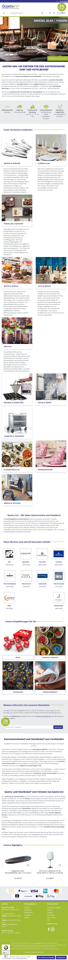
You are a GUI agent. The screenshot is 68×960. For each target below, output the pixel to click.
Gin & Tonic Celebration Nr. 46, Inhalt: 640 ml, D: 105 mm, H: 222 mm (18, 872)
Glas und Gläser (45, 757)
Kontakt (27, 908)
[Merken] (28, 865)
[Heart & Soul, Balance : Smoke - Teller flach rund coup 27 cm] (50, 860)
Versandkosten (38, 943)
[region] (34, 866)
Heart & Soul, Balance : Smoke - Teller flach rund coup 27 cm (50, 872)
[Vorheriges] (2, 866)
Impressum (51, 915)
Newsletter (28, 910)
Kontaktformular (37, 835)
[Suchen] (26, 13)
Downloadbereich (50, 692)
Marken (26, 917)
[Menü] (4, 13)
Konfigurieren (61, 957)
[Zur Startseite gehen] (10, 7)
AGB (48, 920)
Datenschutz (51, 917)
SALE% (18, 657)
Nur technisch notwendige (46, 957)
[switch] (6, 956)
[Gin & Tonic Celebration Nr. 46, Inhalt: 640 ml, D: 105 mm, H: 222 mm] (18, 860)
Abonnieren (58, 727)
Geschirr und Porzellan (19, 757)
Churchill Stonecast (50, 657)
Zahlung (50, 913)
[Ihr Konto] (54, 13)
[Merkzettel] (50, 13)
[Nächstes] (65, 866)
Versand (50, 910)
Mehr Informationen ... (22, 958)
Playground (18, 692)
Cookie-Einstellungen (54, 908)
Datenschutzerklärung (43, 716)
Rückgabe (27, 915)
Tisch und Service (39, 759)
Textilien (19, 813)
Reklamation (28, 913)
